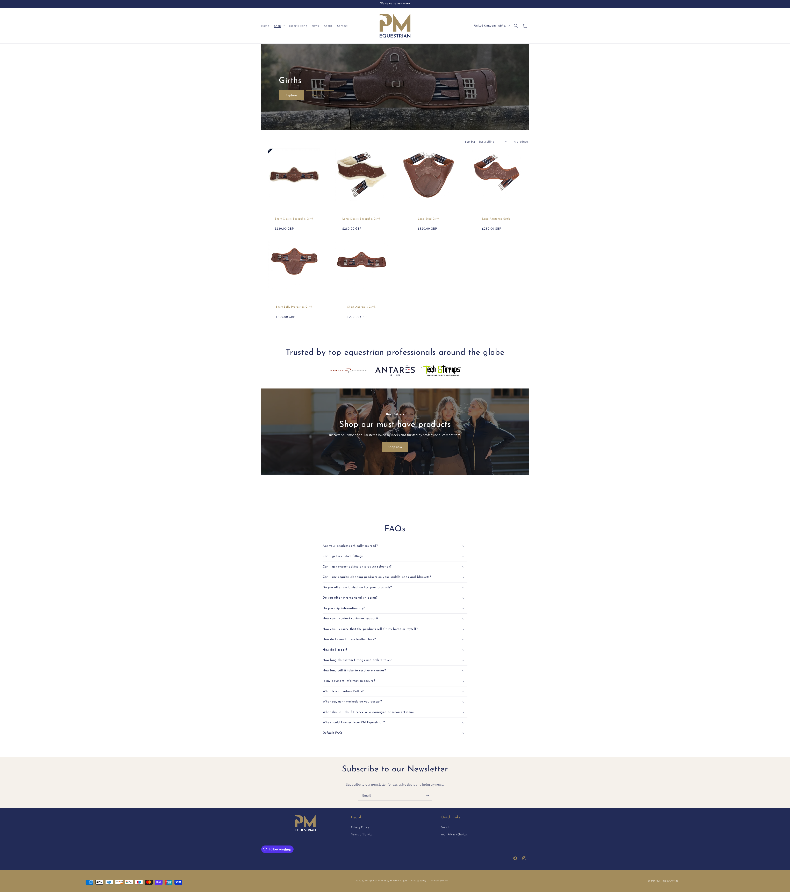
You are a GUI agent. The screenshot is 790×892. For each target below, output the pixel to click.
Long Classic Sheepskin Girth (361, 218)
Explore (291, 95)
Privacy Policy (360, 827)
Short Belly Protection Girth (294, 307)
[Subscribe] (427, 795)
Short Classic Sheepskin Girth (294, 218)
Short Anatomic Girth (361, 307)
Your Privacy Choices (454, 834)
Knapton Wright (398, 880)
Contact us (320, 95)
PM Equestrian (372, 880)
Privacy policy (418, 880)
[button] (279, 25)
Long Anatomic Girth (496, 218)
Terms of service (439, 880)
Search (445, 827)
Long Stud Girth (428, 218)
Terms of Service (362, 834)
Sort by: (470, 141)
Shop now (395, 447)
